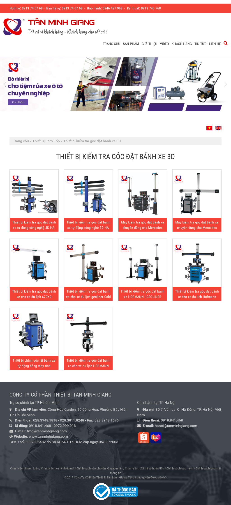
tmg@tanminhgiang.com (47, 431)
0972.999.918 (65, 426)
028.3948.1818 (45, 420)
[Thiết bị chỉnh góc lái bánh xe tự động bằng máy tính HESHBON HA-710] (34, 332)
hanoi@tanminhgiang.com (176, 426)
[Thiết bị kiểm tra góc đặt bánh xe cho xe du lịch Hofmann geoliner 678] (197, 263)
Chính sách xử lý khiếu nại (57, 468)
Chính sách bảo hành (179, 468)
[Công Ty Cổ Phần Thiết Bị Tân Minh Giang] (55, 26)
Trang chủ (21, 141)
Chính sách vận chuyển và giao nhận (99, 468)
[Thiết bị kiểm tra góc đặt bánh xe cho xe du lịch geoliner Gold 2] (88, 263)
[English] (218, 126)
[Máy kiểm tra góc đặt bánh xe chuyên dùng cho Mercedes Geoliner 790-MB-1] (142, 194)
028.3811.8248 (72, 420)
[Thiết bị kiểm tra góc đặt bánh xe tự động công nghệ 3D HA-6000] (34, 194)
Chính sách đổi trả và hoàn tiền (144, 468)
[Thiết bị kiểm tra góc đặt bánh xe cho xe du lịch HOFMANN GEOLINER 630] (88, 332)
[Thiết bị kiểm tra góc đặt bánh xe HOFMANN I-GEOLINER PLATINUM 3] (142, 263)
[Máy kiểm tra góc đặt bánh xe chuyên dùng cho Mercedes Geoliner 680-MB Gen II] (197, 194)
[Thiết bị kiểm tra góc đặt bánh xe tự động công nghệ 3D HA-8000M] (88, 194)
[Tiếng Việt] (210, 126)
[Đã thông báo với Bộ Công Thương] (115, 491)
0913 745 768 (151, 8)
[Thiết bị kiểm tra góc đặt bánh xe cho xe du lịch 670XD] (34, 263)
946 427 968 (113, 8)
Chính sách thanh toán (24, 468)
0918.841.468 (40, 426)
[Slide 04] (115, 84)
